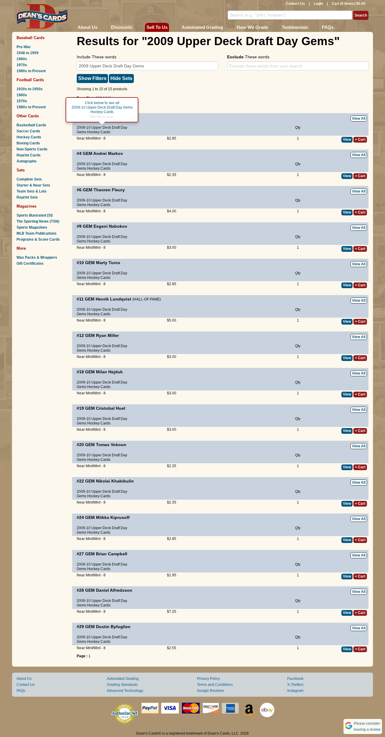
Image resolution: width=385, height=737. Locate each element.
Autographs (27, 161)
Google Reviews (210, 691)
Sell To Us (157, 27)
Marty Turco (108, 262)
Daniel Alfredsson (114, 590)
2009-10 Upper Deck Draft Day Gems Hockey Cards (102, 129)
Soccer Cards (28, 131)
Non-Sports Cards (32, 149)
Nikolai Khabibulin (115, 481)
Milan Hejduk (109, 371)
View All (358, 118)
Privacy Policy (208, 679)
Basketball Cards (31, 125)
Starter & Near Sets (33, 185)
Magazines (26, 206)
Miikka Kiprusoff (113, 517)
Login (318, 4)
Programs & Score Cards (38, 239)
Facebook (295, 679)
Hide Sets (121, 78)
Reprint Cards (29, 155)
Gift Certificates (30, 263)
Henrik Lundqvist (113, 299)
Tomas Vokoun (111, 444)
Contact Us (295, 4)
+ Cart (360, 139)
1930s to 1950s (30, 89)
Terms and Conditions (215, 685)
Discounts (121, 27)
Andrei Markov (108, 153)
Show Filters (92, 78)
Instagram (295, 691)
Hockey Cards (29, 137)
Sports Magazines (32, 227)
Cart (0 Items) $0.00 (348, 4)
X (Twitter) (295, 685)
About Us (87, 27)
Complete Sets (29, 179)
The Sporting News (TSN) (38, 221)
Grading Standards (122, 685)
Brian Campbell (111, 553)
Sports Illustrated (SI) (35, 215)
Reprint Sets (27, 197)
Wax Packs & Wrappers (37, 257)
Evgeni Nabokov (110, 226)
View (347, 139)
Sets (21, 170)
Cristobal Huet (110, 408)
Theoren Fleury (109, 189)
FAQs (328, 27)
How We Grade (252, 27)
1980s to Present (31, 71)
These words (248, 56)
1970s (22, 65)
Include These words (96, 56)
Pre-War (24, 47)
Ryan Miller (107, 335)
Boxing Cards (28, 143)
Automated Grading (202, 27)
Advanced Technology (125, 691)
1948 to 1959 (27, 53)
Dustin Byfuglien (113, 626)
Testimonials (295, 27)
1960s (22, 59)
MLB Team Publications (37, 233)
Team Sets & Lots (32, 191)
